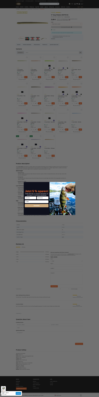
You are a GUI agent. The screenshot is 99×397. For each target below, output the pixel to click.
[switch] (3, 393)
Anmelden (37, 205)
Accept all (18, 393)
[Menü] (5, 386)
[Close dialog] (73, 184)
